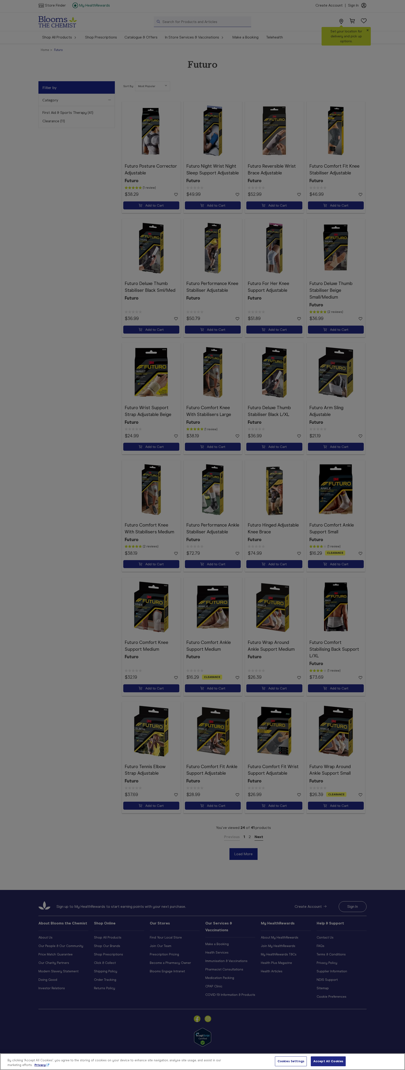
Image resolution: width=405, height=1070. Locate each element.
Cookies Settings (291, 1061)
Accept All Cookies (328, 1061)
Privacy (40, 1065)
